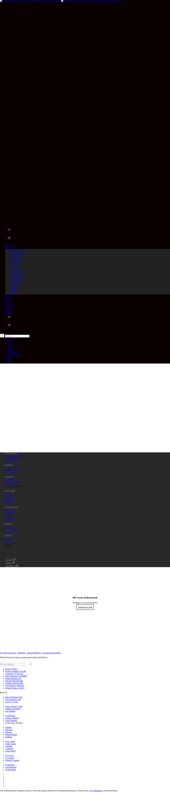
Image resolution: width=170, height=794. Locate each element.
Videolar (8, 307)
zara (9, 362)
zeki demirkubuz (14, 355)
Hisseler (14, 288)
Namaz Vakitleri (17, 279)
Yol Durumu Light (13, 458)
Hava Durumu (17, 255)
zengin (10, 350)
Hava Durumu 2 (17, 257)
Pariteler (14, 293)
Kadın (7, 303)
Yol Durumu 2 (17, 262)
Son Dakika (10, 245)
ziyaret (10, 341)
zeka (9, 357)
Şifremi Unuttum (12, 531)
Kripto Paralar (16, 284)
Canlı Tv (14, 264)
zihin (9, 343)
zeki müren (12, 353)
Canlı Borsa (16, 276)
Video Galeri (10, 512)
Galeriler (9, 560)
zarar (9, 360)
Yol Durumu (16, 260)
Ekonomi (9, 298)
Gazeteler (9, 312)
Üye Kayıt (9, 529)
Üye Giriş (9, 526)
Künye (8, 540)
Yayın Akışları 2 (17, 272)
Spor (7, 300)
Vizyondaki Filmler (19, 250)
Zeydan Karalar (14, 348)
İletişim (8, 538)
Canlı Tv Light (11, 461)
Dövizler (14, 286)
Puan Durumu (16, 281)
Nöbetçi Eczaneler (18, 274)
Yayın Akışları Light (13, 467)
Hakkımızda (10, 543)
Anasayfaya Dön (85, 607)
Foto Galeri (10, 305)
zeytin (9, 345)
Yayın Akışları (17, 269)
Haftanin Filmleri (18, 252)
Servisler (9, 248)
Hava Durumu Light (13, 456)
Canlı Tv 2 (15, 267)
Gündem (9, 295)
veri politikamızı (96, 790)
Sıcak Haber (10, 519)
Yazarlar (8, 310)
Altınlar (14, 291)
